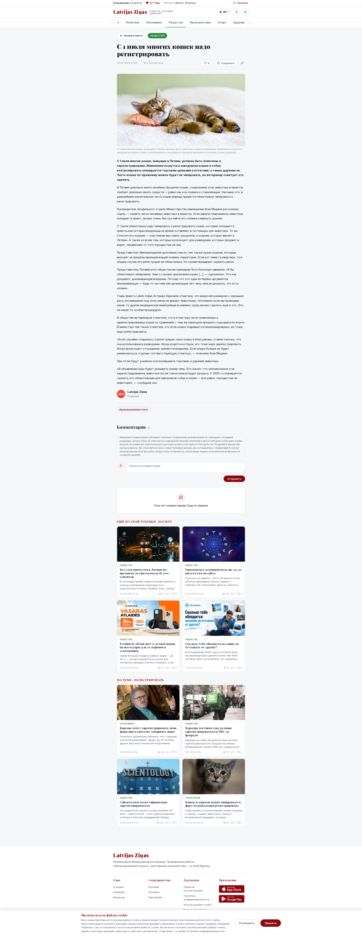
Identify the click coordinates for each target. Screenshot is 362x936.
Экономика (154, 22)
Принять (271, 923)
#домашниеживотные (133, 409)
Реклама (153, 886)
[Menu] (245, 11)
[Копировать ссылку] (242, 63)
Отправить (234, 478)
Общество (176, 22)
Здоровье (240, 22)
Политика (132, 22)
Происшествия (200, 22)
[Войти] (236, 11)
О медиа (118, 886)
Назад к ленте (133, 35)
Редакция (119, 892)
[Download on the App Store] (231, 889)
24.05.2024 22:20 (127, 62)
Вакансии (119, 897)
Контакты (153, 892)
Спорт (222, 22)
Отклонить (246, 923)
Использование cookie (197, 904)
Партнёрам (155, 897)
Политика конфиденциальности (196, 897)
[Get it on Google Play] (231, 898)
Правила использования (193, 888)
